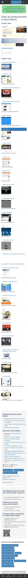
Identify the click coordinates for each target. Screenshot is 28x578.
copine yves (5, 129)
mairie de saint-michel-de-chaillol (10, 267)
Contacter (15, 464)
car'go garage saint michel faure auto (11, 87)
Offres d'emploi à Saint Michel (11, 427)
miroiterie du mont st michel (9, 295)
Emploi (14, 576)
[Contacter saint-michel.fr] (26, 2)
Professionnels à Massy (7, 560)
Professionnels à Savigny (7, 553)
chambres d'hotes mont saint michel (11, 101)
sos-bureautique (6, 376)
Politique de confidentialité (17, 8)
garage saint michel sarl (8, 198)
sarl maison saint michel (8, 335)
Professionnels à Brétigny (7, 566)
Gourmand (20, 576)
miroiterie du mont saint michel (9, 281)
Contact (25, 576)
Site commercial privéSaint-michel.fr (16, 2)
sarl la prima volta (6, 323)
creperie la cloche (6, 143)
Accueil (2, 576)
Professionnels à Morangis (8, 558)
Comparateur (8, 576)
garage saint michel (7, 212)
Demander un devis (8, 470)
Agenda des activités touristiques (12, 437)
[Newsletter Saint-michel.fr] (23, 2)
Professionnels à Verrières (8, 550)
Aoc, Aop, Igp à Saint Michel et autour (13, 445)
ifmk (3, 226)
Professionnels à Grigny (20, 560)
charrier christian (6, 115)
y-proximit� (5, 390)
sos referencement (6, 362)
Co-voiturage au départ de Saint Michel (13, 451)
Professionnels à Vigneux (7, 547)
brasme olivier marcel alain (8, 62)
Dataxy (15, 476)
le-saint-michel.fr (7, 48)
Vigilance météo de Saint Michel (12, 456)
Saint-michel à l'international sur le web (13, 458)
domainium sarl (6, 157)
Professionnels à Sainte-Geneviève (9, 545)
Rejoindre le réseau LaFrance (10, 472)
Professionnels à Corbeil (7, 563)
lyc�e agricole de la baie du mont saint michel (13, 253)
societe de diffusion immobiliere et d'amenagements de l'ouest (10, 350)
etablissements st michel (8, 184)
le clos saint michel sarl (8, 240)
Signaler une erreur (18, 470)
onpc (3, 309)
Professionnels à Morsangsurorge (9, 555)
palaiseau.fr (18, 553)
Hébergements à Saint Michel (17, 418)
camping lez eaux (6, 73)
